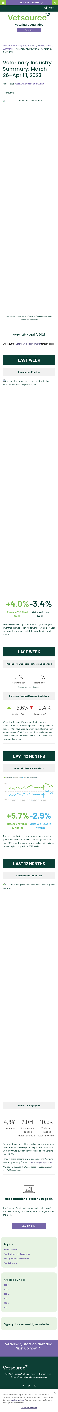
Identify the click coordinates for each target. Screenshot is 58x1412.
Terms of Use (16, 1377)
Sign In (52, 7)
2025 (6, 1289)
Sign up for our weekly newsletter (27, 1324)
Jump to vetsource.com (35, 1377)
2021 (6, 1307)
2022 (6, 1303)
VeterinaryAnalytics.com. (42, 1162)
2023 (6, 1298)
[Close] (55, 1393)
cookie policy (17, 1400)
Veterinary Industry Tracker (28, 343)
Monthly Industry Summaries (17, 1254)
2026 (6, 1285)
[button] (29, 2)
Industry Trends (11, 1249)
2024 (6, 1294)
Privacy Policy (45, 1374)
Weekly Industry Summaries (29, 84)
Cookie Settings (29, 1407)
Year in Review (10, 1263)
